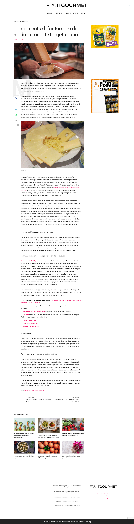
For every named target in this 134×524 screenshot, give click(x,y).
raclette (37, 390)
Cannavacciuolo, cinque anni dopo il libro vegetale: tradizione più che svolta (48, 436)
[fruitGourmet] (67, 5)
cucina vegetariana (29, 390)
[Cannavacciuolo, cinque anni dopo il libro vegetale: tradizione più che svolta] (49, 425)
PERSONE (68, 13)
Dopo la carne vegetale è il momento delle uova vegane (47, 457)
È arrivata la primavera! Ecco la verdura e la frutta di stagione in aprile (73, 434)
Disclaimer (100, 496)
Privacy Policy (99, 493)
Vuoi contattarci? (103, 499)
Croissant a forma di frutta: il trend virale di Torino (67, 505)
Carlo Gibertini (19, 39)
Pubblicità (106, 496)
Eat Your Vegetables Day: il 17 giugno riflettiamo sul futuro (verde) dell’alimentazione (24, 435)
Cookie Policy (107, 493)
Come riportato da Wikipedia (30, 261)
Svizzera (42, 390)
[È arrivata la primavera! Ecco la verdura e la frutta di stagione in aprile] (73, 424)
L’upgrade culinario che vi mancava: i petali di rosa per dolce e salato (72, 457)
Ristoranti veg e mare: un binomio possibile (67, 501)
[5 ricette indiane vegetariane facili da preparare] (24, 447)
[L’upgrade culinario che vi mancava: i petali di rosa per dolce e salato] (73, 447)
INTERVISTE (58, 13)
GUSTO (83, 13)
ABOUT (49, 13)
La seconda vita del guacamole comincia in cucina (67, 497)
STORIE (75, 13)
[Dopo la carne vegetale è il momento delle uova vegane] (49, 447)
